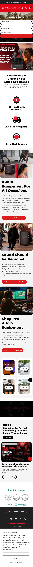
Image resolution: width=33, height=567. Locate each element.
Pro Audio (9, 365)
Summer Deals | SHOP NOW (16, 2)
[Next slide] (23, 68)
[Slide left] (3, 380)
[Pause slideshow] (27, 68)
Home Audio (9, 384)
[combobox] (16, 21)
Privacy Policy (8, 549)
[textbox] (16, 21)
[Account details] (26, 8)
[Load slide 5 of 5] (20, 68)
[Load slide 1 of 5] (9, 68)
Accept (16, 554)
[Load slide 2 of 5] (11, 68)
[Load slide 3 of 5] (15, 68)
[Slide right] (30, 380)
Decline (16, 558)
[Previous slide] (6, 68)
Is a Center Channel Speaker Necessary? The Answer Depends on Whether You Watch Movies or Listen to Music (15, 465)
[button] (2, 8)
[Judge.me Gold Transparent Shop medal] (16, 497)
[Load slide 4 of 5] (18, 68)
